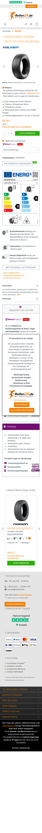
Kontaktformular (25, 595)
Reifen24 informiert (11, 711)
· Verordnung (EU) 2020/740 (11, 278)
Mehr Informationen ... (21, 400)
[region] (21, 66)
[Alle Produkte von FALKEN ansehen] (10, 47)
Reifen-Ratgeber (9, 705)
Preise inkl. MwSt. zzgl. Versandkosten (16, 127)
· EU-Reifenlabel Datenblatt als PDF (13, 275)
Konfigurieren (22, 404)
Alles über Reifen (10, 700)
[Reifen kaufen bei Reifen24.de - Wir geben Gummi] (21, 16)
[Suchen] (25, 24)
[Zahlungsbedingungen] (21, 645)
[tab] (20, 290)
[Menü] (5, 24)
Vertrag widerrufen (15, 604)
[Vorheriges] (4, 66)
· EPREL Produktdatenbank (10, 273)
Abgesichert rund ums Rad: (15, 141)
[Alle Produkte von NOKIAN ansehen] (21, 524)
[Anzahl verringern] (4, 133)
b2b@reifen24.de (32, 93)
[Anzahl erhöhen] (11, 133)
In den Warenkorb (27, 133)
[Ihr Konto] (31, 24)
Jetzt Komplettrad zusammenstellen (17, 163)
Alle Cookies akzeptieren (22, 410)
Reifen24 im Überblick (12, 694)
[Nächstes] (38, 66)
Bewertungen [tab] (6, 299)
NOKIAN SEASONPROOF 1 (20, 528)
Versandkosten (8, 726)
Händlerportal (31, 6)
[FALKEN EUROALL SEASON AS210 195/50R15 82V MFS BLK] (21, 66)
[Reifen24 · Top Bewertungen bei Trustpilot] (21, 2)
